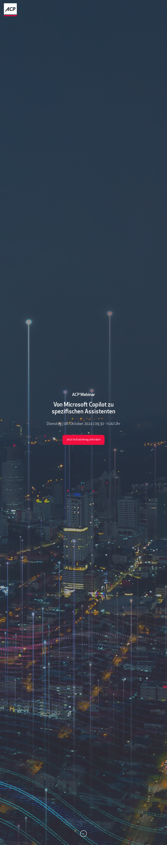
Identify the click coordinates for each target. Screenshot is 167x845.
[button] (83, 833)
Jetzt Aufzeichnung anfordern (84, 439)
